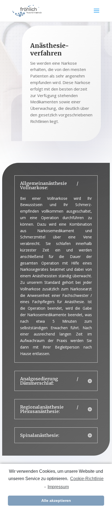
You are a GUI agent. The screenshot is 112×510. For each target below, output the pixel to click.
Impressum (58, 486)
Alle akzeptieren (56, 500)
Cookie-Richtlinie (87, 478)
